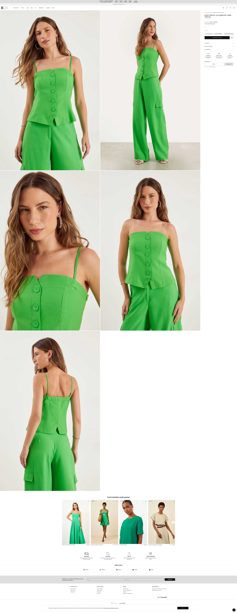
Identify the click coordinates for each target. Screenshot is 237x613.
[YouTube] (164, 597)
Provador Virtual (209, 33)
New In (23, 7)
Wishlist (98, 593)
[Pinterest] (162, 597)
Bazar (53, 7)
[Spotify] (166, 597)
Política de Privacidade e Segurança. (111, 608)
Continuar (182, 608)
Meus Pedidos (100, 588)
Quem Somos (73, 588)
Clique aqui (213, 66)
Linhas (31, 7)
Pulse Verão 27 (16, 7)
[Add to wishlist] (231, 37)
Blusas (211, 12)
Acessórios (48, 7)
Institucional (73, 586)
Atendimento (155, 586)
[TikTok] (160, 597)
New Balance (41, 7)
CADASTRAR (170, 579)
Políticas (125, 591)
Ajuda (124, 586)
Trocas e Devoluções (127, 590)
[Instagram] (158, 597)
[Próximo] (173, 522)
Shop (28, 7)
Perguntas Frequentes (127, 593)
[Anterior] (63, 522)
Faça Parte (72, 591)
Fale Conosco (125, 588)
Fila (35, 7)
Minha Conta (100, 586)
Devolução (99, 591)
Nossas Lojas (72, 590)
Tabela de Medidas (218, 33)
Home (205, 12)
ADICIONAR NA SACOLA (217, 37)
